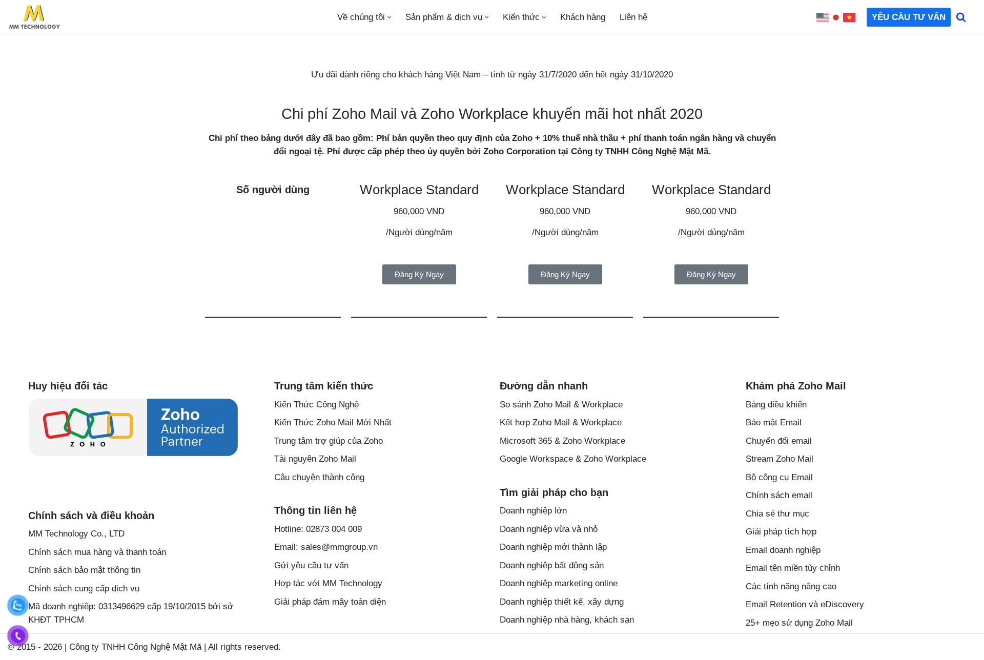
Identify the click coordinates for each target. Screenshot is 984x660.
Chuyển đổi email (779, 441)
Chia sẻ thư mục (777, 514)
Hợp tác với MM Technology (328, 583)
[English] (823, 17)
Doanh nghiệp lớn (533, 510)
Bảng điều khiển (776, 404)
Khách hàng (582, 17)
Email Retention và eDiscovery (805, 604)
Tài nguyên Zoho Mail (315, 459)
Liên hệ (633, 17)
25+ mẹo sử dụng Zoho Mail (799, 623)
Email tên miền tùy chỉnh (793, 568)
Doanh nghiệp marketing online (559, 583)
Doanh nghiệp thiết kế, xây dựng (562, 602)
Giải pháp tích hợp (781, 532)
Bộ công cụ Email (779, 477)
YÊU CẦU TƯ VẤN (909, 17)
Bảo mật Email (774, 422)
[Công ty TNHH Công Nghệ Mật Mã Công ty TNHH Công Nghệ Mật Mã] (34, 17)
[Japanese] (836, 17)
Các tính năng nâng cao (791, 586)
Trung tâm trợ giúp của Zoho (328, 441)
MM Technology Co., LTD (76, 534)
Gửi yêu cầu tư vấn (311, 565)
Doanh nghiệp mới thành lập (553, 547)
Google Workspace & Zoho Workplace (573, 459)
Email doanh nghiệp (783, 550)
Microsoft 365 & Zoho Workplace (562, 441)
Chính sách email (779, 495)
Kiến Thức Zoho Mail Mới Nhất (333, 422)
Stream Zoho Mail (779, 459)
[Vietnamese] (849, 17)
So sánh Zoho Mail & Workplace (561, 404)
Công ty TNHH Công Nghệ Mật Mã (135, 647)
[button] (389, 17)
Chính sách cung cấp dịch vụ (83, 588)
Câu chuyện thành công (319, 477)
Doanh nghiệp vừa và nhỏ (549, 529)
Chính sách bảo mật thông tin (84, 570)
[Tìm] (961, 17)
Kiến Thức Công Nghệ (316, 404)
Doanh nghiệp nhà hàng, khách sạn (567, 620)
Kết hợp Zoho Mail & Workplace (561, 422)
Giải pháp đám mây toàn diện (330, 602)
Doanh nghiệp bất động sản (552, 565)
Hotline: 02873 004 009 (318, 529)
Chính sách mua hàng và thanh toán (97, 552)
